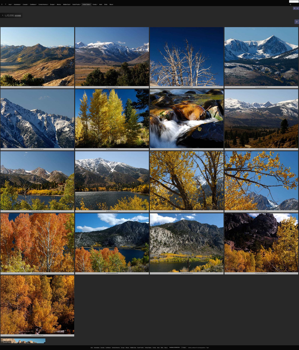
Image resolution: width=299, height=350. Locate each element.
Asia (10, 4)
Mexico (59, 4)
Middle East (66, 4)
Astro (100, 4)
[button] (3, 347)
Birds (105, 4)
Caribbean (33, 4)
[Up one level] (2, 15)
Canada (25, 4)
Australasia (17, 4)
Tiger (207, 347)
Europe (52, 4)
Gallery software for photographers (196, 347)
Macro (111, 4)
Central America (43, 4)
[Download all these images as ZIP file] (297, 8)
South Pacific (76, 4)
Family (94, 4)
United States (86, 4)
